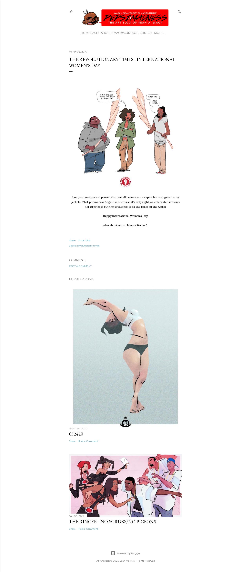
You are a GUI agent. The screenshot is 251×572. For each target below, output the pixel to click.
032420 (76, 434)
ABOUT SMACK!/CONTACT (119, 33)
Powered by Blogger (128, 553)
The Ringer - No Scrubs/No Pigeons (112, 521)
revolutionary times (88, 245)
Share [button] (72, 240)
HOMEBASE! (90, 33)
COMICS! (146, 33)
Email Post (84, 240)
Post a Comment (80, 266)
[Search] (179, 11)
